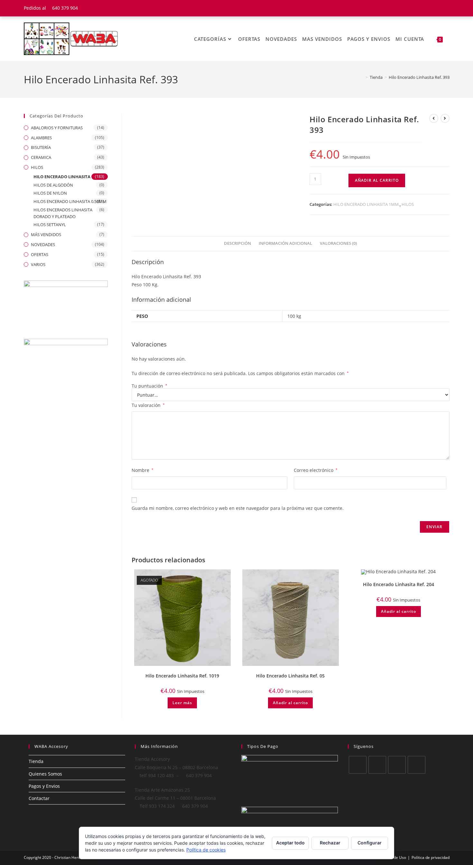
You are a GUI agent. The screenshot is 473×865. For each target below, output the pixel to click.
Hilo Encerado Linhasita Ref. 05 (290, 676)
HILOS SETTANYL (49, 224)
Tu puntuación (149, 386)
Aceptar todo (290, 842)
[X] (357, 765)
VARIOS (38, 264)
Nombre (142, 470)
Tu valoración (148, 405)
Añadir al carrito (377, 180)
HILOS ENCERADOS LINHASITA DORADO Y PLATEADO (62, 213)
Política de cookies (206, 849)
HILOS (408, 204)
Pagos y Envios (44, 786)
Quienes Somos (45, 774)
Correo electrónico (316, 470)
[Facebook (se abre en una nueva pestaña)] (431, 8)
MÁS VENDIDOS (46, 234)
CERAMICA (41, 157)
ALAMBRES (41, 138)
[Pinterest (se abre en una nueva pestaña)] (439, 8)
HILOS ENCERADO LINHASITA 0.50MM (70, 201)
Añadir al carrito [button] (290, 702)
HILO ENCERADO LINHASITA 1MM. (366, 204)
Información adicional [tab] (285, 243)
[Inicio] (362, 77)
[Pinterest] (416, 765)
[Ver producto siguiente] (445, 118)
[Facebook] (377, 765)
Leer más (182, 702)
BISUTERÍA (41, 147)
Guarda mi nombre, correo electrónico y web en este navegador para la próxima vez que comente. (238, 508)
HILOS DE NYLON (50, 193)
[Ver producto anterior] (433, 118)
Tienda (36, 761)
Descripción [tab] (237, 243)
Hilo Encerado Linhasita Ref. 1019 (182, 676)
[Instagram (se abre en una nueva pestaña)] (446, 8)
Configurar (369, 842)
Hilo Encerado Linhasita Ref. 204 (398, 584)
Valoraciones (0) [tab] (338, 243)
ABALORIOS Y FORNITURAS (57, 128)
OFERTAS (39, 254)
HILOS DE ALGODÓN (53, 185)
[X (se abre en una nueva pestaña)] (423, 8)
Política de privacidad (431, 857)
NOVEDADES (43, 244)
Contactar (39, 798)
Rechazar (330, 842)
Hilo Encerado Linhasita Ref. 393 (419, 77)
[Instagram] (397, 765)
